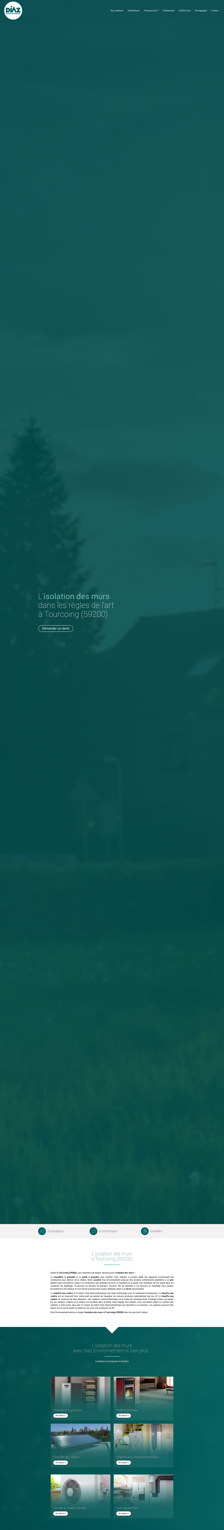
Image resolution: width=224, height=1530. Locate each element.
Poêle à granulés (127, 1410)
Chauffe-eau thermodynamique (137, 1457)
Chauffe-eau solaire (66, 1457)
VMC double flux (127, 1508)
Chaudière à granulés (67, 1410)
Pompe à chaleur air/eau (69, 1508)
